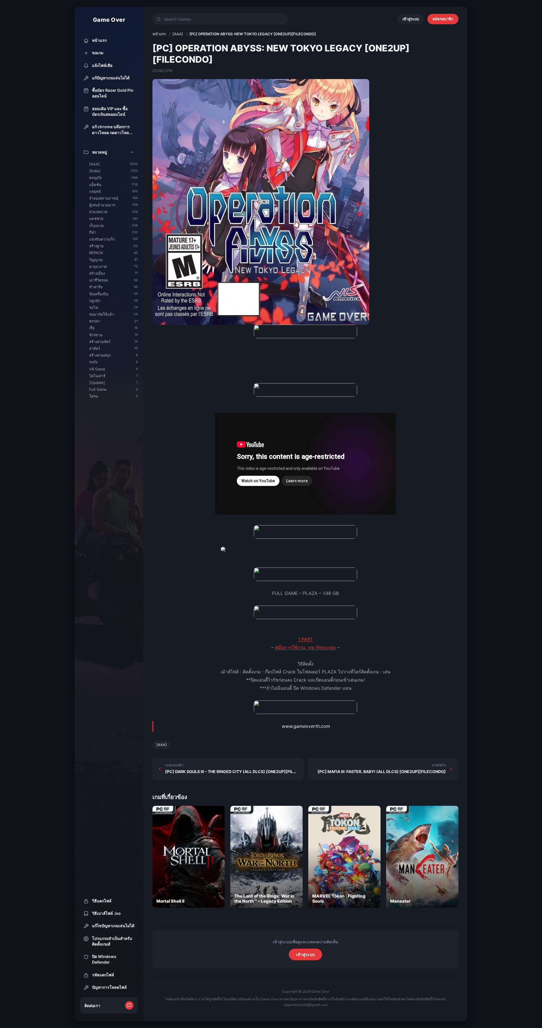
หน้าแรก (159, 34)
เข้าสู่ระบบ (411, 19)
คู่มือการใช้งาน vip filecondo (305, 647)
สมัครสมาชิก (442, 19)
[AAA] (177, 34)
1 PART (305, 639)
